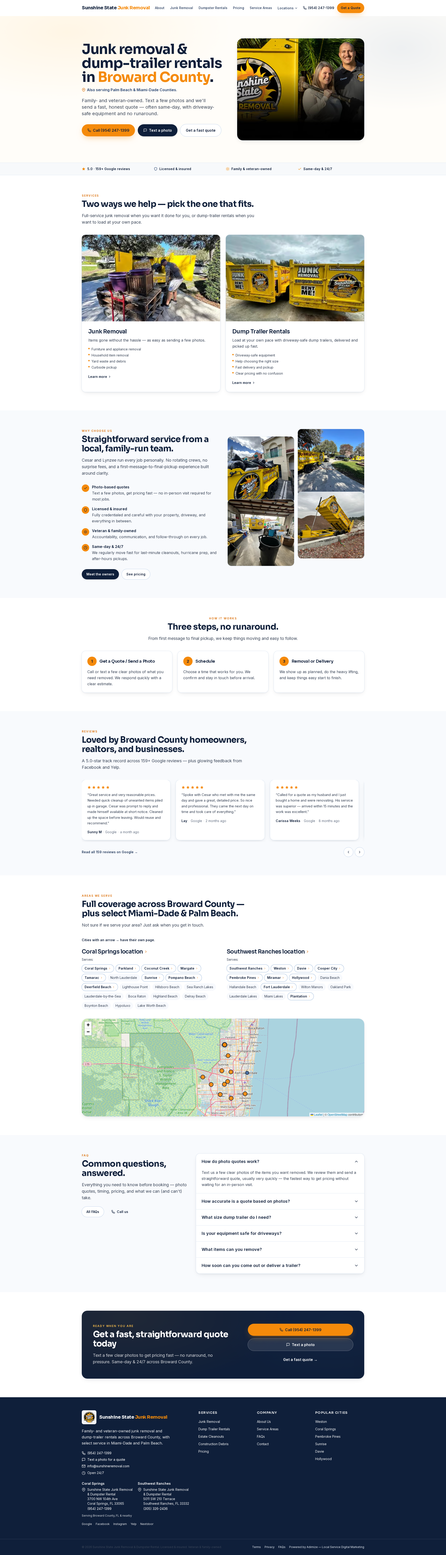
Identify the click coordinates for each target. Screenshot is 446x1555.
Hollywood (323, 1459)
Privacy (270, 1547)
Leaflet (318, 1114)
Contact (263, 1444)
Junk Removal (181, 8)
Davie (319, 1451)
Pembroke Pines (328, 1436)
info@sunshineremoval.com (108, 1466)
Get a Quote (351, 8)
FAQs (261, 1436)
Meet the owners (100, 574)
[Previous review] (348, 852)
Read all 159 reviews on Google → (110, 852)
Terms (256, 1547)
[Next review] (359, 852)
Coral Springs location (112, 951)
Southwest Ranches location (266, 951)
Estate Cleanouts (211, 1436)
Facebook (103, 1524)
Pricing (238, 8)
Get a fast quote (201, 130)
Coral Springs (93, 1483)
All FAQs (92, 1212)
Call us (122, 1212)
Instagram (120, 1524)
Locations (286, 8)
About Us (264, 1422)
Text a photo (160, 130)
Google (87, 1524)
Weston (321, 1422)
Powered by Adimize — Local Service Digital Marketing (326, 1547)
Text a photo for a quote (106, 1459)
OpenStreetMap (338, 1114)
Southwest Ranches (154, 1483)
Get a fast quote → (300, 1359)
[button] (224, 1044)
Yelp (134, 1524)
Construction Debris (213, 1444)
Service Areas (261, 8)
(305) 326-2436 (155, 1509)
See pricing (135, 574)
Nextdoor (146, 1524)
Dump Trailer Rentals (214, 1429)
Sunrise (321, 1444)
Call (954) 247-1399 (111, 130)
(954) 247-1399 (321, 8)
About (159, 8)
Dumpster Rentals (213, 8)
